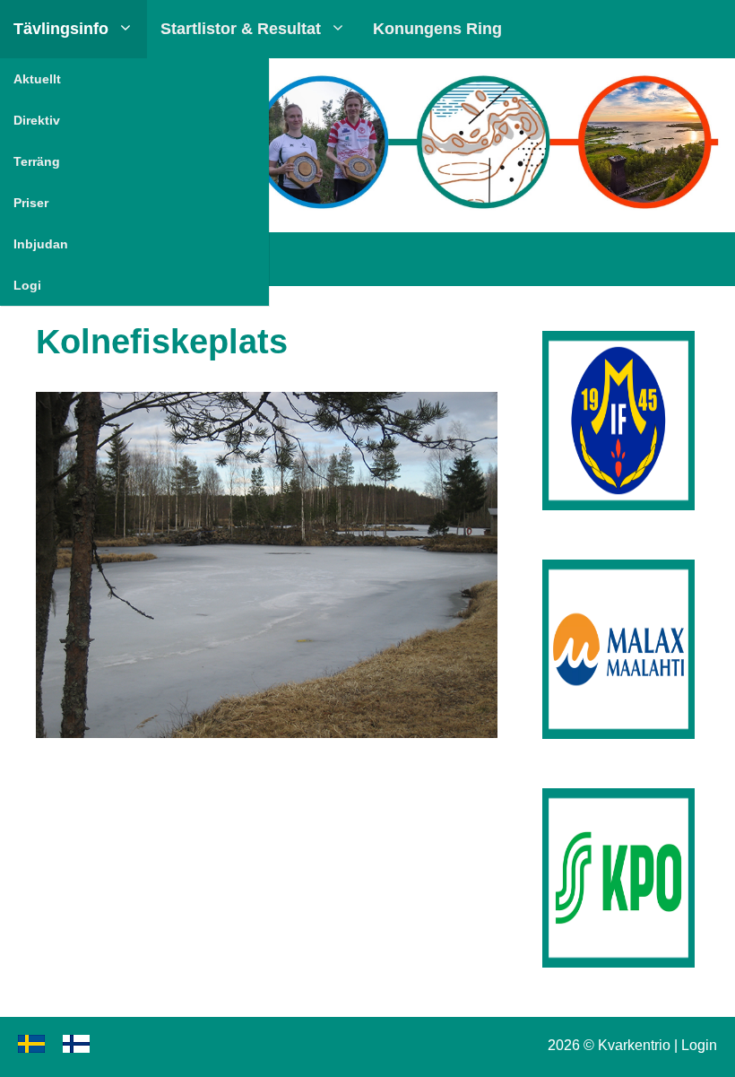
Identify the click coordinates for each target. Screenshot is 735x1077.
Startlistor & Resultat (240, 29)
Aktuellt (37, 79)
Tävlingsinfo (60, 29)
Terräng (36, 161)
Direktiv (36, 120)
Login (699, 1045)
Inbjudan (40, 244)
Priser (30, 202)
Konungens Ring (437, 29)
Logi (27, 285)
